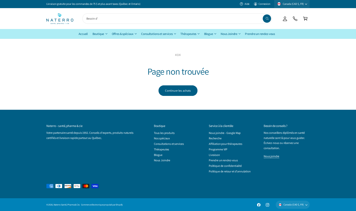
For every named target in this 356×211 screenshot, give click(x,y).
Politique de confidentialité (225, 166)
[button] (305, 18)
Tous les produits (164, 133)
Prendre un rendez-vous (223, 160)
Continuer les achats (178, 91)
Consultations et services (157, 34)
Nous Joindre (229, 34)
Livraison (214, 155)
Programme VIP (218, 149)
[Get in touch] (295, 18)
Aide (247, 4)
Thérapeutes (188, 34)
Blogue (208, 34)
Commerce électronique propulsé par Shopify (102, 204)
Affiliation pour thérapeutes (225, 144)
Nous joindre (271, 156)
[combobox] (177, 18)
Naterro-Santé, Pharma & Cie (67, 204)
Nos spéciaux (162, 138)
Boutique (98, 34)
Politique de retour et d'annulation (230, 171)
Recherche (215, 138)
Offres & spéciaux (123, 34)
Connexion (264, 4)
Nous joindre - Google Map (225, 133)
